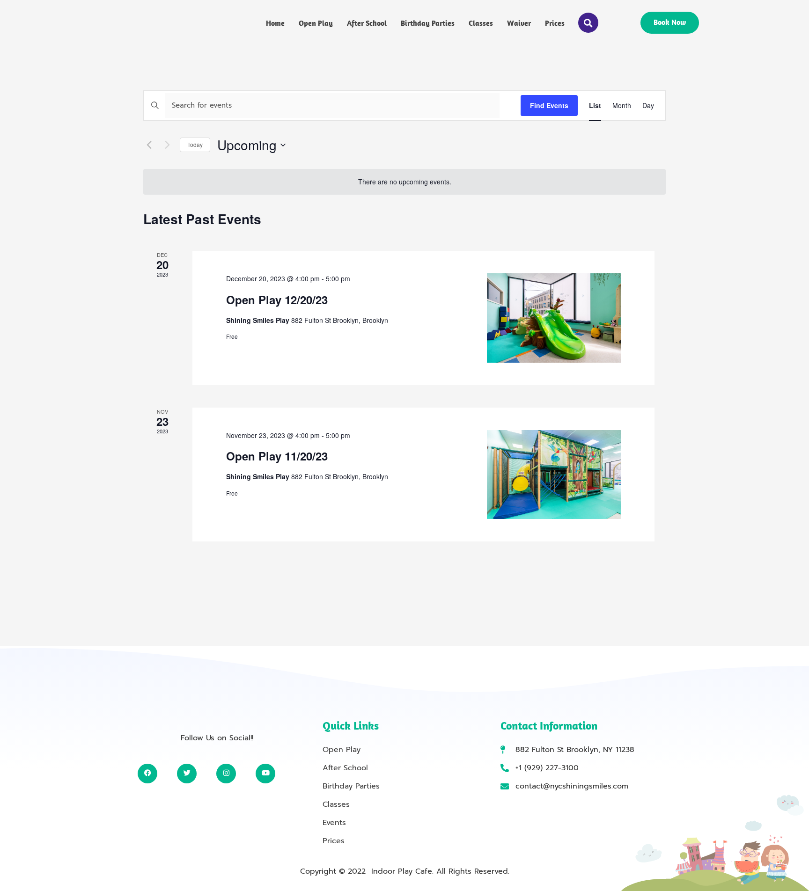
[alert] (404, 182)
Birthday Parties (428, 23)
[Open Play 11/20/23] (554, 474)
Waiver (519, 23)
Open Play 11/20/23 (277, 456)
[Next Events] (167, 145)
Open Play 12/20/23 (277, 299)
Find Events (549, 105)
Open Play (316, 23)
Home (275, 23)
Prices (555, 23)
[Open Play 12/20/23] (554, 318)
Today (195, 144)
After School (367, 23)
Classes (481, 23)
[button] (588, 23)
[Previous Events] (148, 145)
